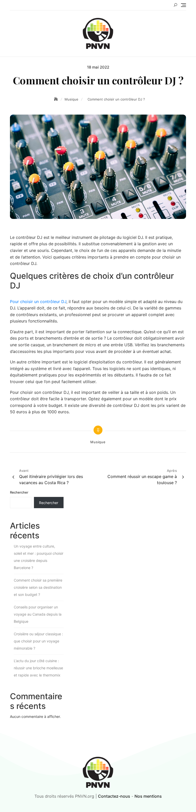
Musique (98, 442)
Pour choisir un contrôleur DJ (38, 301)
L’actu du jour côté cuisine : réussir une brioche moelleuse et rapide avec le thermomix (38, 668)
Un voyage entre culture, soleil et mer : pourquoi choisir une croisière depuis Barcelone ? (38, 557)
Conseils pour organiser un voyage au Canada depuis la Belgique (38, 614)
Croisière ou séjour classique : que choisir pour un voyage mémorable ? (38, 641)
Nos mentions (148, 796)
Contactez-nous (114, 796)
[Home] (56, 99)
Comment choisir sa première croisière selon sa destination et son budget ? (38, 587)
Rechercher (19, 492)
